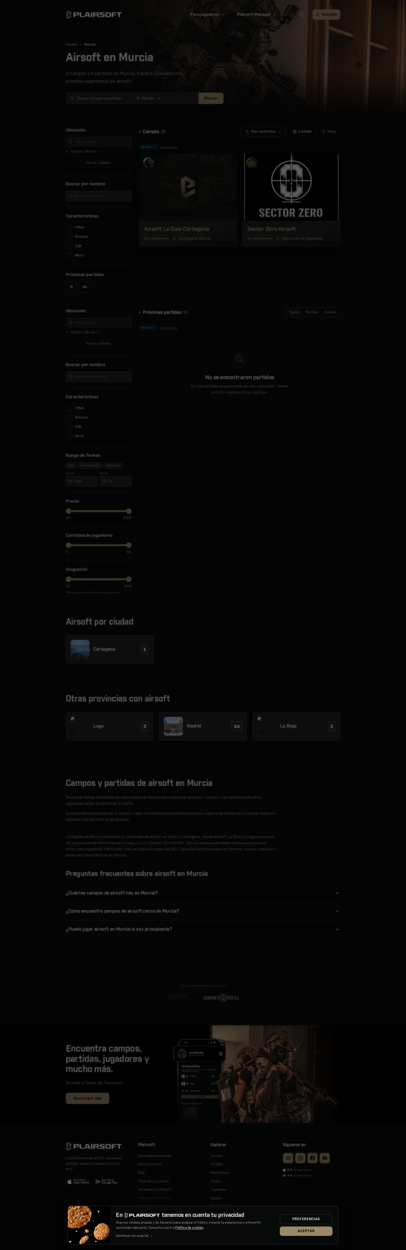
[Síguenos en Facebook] (312, 1158)
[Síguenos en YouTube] (288, 1158)
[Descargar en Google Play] (106, 1181)
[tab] (302, 131)
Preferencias (306, 1219)
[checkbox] (99, 227)
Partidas (217, 1164)
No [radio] (85, 287)
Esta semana (90, 465)
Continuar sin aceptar (134, 1236)
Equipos (216, 1198)
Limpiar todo (168, 147)
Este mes (113, 465)
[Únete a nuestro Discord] (325, 1158)
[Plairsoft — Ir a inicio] (94, 14)
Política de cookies (189, 1228)
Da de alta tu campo (153, 1181)
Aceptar (306, 1231)
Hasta (104, 473)
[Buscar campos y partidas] (291, 14)
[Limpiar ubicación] (159, 98)
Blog (141, 1173)
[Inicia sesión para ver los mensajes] (302, 14)
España (71, 45)
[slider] (68, 511)
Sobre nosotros (149, 1164)
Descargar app (87, 1098)
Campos (217, 1156)
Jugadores (219, 1190)
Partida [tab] (312, 312)
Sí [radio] (71, 287)
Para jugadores (205, 14)
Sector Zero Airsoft (271, 229)
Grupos (216, 1181)
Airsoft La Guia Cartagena (176, 229)
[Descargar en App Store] (78, 1181)
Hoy (71, 465)
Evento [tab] (330, 312)
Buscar (211, 98)
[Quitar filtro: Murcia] (154, 147)
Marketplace (220, 1173)
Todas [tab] (294, 312)
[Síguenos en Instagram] (300, 1158)
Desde (70, 473)
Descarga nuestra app (155, 1156)
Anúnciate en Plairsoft (155, 1190)
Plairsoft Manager (254, 14)
